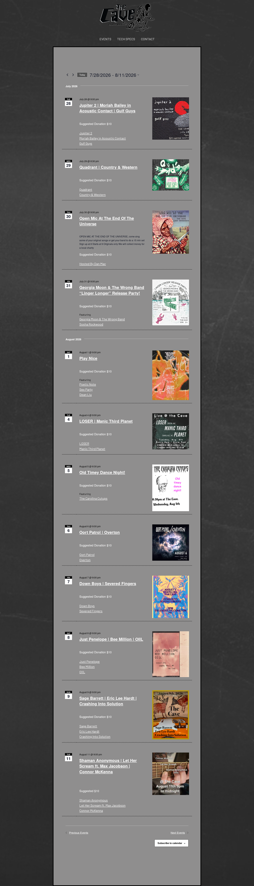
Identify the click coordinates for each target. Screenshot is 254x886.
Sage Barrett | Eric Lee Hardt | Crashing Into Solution (108, 700)
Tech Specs (126, 39)
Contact (148, 39)
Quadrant (85, 189)
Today (82, 74)
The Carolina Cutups (93, 498)
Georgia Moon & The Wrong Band (102, 319)
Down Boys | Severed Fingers (107, 583)
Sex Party (86, 389)
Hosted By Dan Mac (92, 264)
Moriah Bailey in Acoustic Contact (102, 138)
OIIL (82, 672)
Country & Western (92, 194)
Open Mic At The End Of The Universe (106, 221)
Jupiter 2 (85, 133)
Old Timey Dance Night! (102, 472)
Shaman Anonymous (93, 800)
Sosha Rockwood (91, 324)
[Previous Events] (67, 75)
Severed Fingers (90, 611)
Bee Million (87, 666)
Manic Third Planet (92, 449)
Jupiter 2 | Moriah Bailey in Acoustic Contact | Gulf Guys (107, 107)
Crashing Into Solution (94, 736)
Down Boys (87, 606)
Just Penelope (89, 661)
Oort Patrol (87, 554)
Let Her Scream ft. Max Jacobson (102, 805)
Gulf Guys (85, 143)
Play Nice (88, 358)
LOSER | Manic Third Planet (106, 421)
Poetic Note (87, 384)
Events (105, 39)
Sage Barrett (88, 726)
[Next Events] (73, 75)
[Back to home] (127, 17)
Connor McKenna (91, 810)
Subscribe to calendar (170, 843)
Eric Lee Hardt (89, 731)
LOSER (84, 443)
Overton (85, 560)
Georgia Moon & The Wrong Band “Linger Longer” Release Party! (111, 290)
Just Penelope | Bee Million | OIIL (111, 639)
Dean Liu (85, 394)
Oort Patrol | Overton (99, 532)
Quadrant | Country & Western (108, 167)
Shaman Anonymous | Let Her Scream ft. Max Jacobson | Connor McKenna (108, 766)
